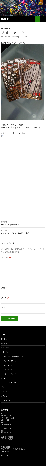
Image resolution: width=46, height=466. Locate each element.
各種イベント (5, 352)
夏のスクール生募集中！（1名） (14, 356)
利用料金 (4, 343)
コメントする (23, 37)
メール (5, 298)
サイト (4, 308)
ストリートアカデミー (11, 374)
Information (6, 28)
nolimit (15, 37)
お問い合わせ (5, 396)
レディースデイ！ (9, 369)
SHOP (3, 378)
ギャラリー (4, 387)
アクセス (4, 339)
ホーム (3, 334)
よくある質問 (5, 400)
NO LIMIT (6, 18)
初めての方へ (5, 348)
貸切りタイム (8, 365)
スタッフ (4, 391)
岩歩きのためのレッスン (11, 361)
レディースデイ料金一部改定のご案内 (15, 231)
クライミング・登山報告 (9, 383)
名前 (4, 288)
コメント (6, 257)
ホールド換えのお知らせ (10, 223)
